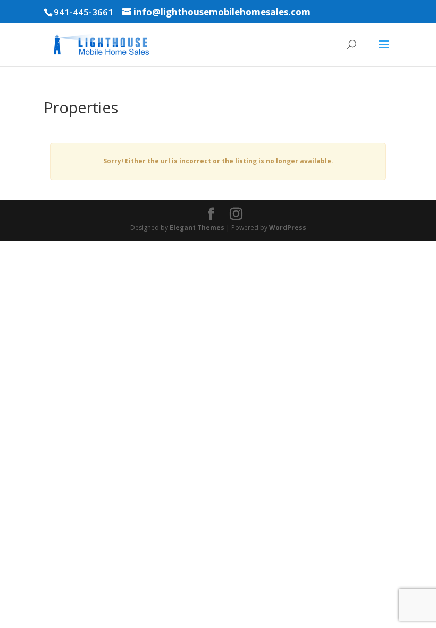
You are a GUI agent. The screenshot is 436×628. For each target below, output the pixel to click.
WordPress (287, 227)
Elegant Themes (197, 227)
